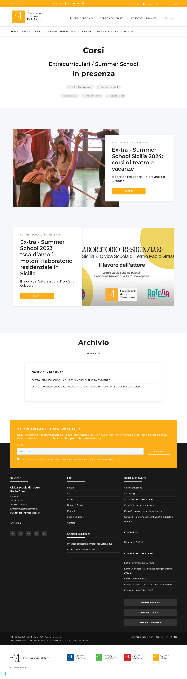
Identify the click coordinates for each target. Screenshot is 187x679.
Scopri (129, 191)
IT (170, 3)
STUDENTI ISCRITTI (150, 612)
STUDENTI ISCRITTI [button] (112, 18)
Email (20, 445)
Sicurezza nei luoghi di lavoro (81, 549)
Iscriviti (159, 451)
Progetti (87, 31)
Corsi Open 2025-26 (133, 542)
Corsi (69, 493)
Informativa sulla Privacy (36, 459)
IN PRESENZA (144, 142)
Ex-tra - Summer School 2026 (138, 590)
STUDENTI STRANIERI (151, 622)
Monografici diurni (92, 96)
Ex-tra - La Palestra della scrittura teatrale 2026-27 (148, 584)
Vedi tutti (93, 353)
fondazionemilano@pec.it (27, 513)
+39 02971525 (20, 504)
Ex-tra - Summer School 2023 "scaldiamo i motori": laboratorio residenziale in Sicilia (86, 386)
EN (175, 3)
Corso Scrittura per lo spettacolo (139, 505)
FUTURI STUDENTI (150, 602)
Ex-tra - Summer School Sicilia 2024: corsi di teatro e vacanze (71, 380)
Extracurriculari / (71, 64)
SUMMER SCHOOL (123, 142)
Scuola (25, 31)
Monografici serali (116, 96)
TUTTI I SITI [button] (14, 3)
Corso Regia (130, 493)
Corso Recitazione (133, 487)
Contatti (127, 31)
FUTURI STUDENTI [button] (81, 18)
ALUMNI (169, 18)
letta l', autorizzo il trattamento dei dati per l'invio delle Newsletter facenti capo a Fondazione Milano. (72, 459)
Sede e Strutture (107, 31)
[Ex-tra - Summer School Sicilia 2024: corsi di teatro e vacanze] (66, 168)
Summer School (116, 64)
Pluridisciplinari (70, 96)
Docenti (52, 31)
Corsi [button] (37, 31)
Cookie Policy (161, 637)
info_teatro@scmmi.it (26, 508)
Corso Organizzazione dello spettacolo (143, 511)
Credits (173, 637)
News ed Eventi (69, 31)
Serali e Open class (80, 87)
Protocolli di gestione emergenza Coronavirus (89, 543)
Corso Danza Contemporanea (138, 499)
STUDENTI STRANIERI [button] (144, 18)
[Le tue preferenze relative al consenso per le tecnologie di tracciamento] (5, 674)
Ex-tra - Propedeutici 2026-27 (138, 578)
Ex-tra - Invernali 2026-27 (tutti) (139, 563)
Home (14, 31)
